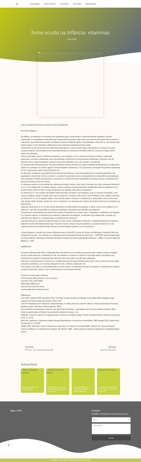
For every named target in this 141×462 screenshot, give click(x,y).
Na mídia (77, 4)
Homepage (35, 4)
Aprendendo (90, 4)
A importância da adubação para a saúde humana (81, 389)
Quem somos (50, 4)
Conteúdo (64, 4)
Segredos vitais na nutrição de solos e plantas (57, 389)
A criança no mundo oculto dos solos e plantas (108, 389)
